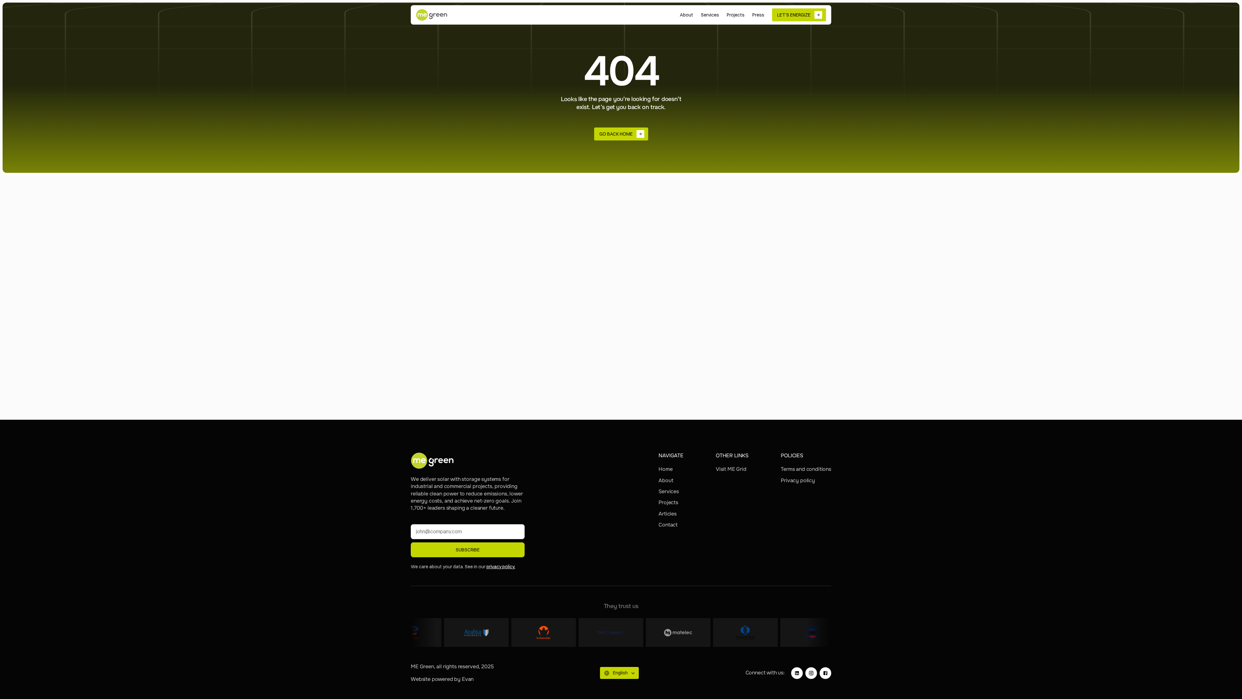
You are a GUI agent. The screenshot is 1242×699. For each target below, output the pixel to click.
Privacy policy (798, 480)
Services (669, 491)
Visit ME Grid (731, 469)
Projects (668, 502)
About (666, 480)
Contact (668, 524)
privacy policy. (500, 567)
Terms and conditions (806, 469)
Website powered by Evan (442, 679)
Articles (668, 513)
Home (665, 469)
